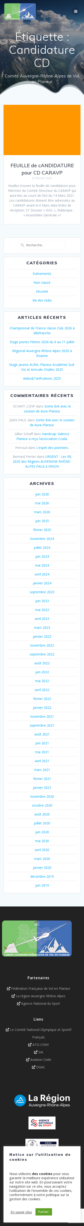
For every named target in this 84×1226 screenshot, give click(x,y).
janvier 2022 (42, 707)
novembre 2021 (42, 716)
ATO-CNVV (40, 1044)
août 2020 (42, 814)
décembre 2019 (42, 876)
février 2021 (42, 778)
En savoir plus (21, 1212)
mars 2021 (42, 770)
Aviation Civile (40, 1059)
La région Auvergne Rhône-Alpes (40, 996)
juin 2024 (42, 556)
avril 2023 (42, 618)
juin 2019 (42, 885)
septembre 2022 (42, 654)
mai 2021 (42, 752)
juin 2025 (42, 521)
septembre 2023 (42, 592)
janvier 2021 (42, 787)
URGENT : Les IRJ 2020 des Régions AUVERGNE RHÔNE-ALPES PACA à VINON (42, 461)
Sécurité (42, 291)
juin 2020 (42, 832)
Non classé (42, 282)
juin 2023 (42, 601)
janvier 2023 (42, 636)
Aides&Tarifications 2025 (42, 378)
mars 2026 (42, 512)
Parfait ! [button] (43, 1212)
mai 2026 (42, 503)
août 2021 (42, 734)
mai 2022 (42, 681)
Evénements (42, 273)
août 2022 (42, 663)
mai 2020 (42, 841)
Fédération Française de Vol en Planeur (40, 988)
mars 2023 (42, 627)
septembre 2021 (42, 725)
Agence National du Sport (40, 1003)
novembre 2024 (42, 538)
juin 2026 (42, 494)
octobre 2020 (42, 805)
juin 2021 (42, 743)
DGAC (40, 1067)
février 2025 (42, 530)
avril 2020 (42, 850)
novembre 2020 (42, 796)
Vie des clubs (42, 300)
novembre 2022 (42, 645)
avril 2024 (42, 574)
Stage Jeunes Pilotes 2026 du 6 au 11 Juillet (42, 342)
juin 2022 (42, 672)
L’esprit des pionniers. (52, 447)
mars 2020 (42, 858)
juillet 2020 (42, 823)
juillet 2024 (42, 547)
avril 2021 (42, 761)
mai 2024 (42, 565)
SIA (40, 1052)
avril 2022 (42, 690)
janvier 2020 (42, 867)
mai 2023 (42, 610)
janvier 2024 (42, 583)
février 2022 (42, 698)
